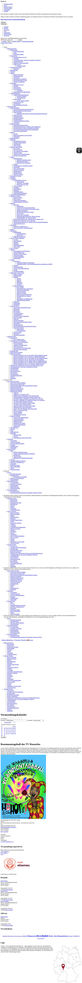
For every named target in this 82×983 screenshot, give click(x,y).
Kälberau (19, 281)
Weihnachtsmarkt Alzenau (16, 388)
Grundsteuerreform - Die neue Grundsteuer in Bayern (27, 60)
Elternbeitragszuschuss (22, 161)
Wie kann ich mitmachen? (20, 155)
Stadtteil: (30, 720)
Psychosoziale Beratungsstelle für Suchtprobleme (25, 129)
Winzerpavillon (17, 435)
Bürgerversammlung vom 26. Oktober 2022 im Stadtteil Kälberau (30, 361)
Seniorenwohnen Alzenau (20, 254)
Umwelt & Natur (14, 306)
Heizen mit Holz (17, 317)
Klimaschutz (16, 309)
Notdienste (16, 190)
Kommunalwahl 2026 (15, 67)
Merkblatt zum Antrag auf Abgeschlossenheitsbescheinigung (32, 113)
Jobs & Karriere (17, 89)
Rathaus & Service (11, 48)
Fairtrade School (17, 152)
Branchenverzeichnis (15, 474)
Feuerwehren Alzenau (15, 176)
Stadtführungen (14, 446)
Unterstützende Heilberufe (20, 193)
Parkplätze (16, 244)
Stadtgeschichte (17, 275)
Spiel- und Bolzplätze (18, 168)
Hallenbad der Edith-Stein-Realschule (23, 458)
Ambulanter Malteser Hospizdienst (25, 262)
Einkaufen (12, 139)
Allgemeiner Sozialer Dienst (20, 125)
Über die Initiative (18, 343)
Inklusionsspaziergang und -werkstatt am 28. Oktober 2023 (28, 219)
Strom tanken (16, 246)
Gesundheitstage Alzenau (19, 180)
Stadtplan (15, 242)
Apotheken (16, 187)
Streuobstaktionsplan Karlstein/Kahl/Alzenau (24, 326)
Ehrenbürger (16, 304)
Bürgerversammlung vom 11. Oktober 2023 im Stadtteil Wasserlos (30, 362)
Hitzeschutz (16, 310)
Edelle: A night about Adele (20, 410)
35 (1, 733)
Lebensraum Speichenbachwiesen (22, 307)
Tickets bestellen (17, 413)
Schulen (15, 134)
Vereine (12, 468)
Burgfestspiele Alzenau (16, 391)
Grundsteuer (16, 122)
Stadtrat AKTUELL (18, 74)
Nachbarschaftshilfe (18, 271)
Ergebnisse (16, 69)
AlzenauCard (13, 338)
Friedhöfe (12, 177)
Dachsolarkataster (17, 116)
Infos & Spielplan (17, 411)
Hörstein (19, 280)
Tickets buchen (17, 456)
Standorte (15, 86)
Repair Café (20, 235)
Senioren (12, 249)
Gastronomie (13, 440)
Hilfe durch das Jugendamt (23, 163)
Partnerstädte (16, 303)
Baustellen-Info (14, 351)
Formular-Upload (21, 66)
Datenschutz (7, 32)
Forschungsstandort (12, 490)
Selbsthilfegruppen (18, 192)
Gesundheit (13, 178)
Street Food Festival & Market (18, 382)
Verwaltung (13, 83)
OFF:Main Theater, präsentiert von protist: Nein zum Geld (28, 398)
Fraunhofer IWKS (14, 491)
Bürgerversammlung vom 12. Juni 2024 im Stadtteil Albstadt (28, 364)
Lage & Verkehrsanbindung (17, 238)
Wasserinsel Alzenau (18, 170)
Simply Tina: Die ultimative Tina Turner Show (25, 409)
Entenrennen (16, 426)
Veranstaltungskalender (27, 41)
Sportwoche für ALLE (19, 223)
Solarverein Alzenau (18, 327)
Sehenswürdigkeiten (18, 286)
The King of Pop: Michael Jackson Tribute (24, 403)
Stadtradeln (13, 378)
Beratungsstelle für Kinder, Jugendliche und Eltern (26, 128)
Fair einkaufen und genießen (20, 151)
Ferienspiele (16, 167)
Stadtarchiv (16, 301)
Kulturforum (16, 137)
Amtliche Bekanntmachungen (21, 95)
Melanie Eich (4, 891)
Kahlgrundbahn (17, 241)
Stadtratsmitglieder (18, 76)
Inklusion (12, 203)
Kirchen (12, 229)
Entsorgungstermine (18, 320)
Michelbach (20, 283)
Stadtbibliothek (17, 232)
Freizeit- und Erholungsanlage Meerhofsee (24, 453)
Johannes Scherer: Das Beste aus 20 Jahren (24, 406)
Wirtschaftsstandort (15, 488)
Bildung (12, 132)
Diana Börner (4, 881)
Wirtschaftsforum (14, 487)
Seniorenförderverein (18, 252)
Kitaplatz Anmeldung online (24, 160)
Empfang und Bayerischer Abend (25, 212)
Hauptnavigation (8, 7)
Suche (5, 5)
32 (1, 728)
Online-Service (17, 64)
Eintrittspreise (16, 455)
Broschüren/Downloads (16, 352)
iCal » (2, 854)
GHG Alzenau (17, 145)
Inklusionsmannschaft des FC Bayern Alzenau (28, 216)
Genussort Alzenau (15, 442)
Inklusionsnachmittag (22, 210)
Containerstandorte (18, 313)
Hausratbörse (16, 323)
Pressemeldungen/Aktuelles (20, 105)
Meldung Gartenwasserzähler (20, 63)
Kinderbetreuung (17, 158)
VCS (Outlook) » (5, 851)
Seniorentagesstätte (18, 255)
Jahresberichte (17, 103)
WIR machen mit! (18, 346)
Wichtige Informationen (19, 424)
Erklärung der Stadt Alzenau (20, 342)
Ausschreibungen (21, 97)
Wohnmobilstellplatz (18, 245)
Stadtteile (15, 277)
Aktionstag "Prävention (23, 183)
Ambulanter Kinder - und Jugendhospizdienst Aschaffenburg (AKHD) (34, 264)
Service (9, 472)
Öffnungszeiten (31, 936)
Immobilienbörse (17, 119)
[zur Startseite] (6, 43)
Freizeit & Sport (11, 449)
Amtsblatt (5, 936)
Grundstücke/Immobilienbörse (18, 194)
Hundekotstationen (18, 325)
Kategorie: (3, 720)
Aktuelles (24, 936)
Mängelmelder (14, 70)
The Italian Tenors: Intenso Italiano (22, 404)
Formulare (16, 58)
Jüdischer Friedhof (21, 293)
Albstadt (19, 278)
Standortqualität (14, 485)
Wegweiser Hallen (15, 469)
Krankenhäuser (17, 189)
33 (1, 730)
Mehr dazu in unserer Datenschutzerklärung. (13, 19)
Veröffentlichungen (15, 93)
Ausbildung (20, 90)
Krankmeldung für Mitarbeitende (21, 92)
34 (1, 731)
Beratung (15, 265)
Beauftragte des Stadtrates (20, 79)
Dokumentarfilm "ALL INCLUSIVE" (26, 218)
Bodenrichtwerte (17, 115)
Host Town (16, 205)
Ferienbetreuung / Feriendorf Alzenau (22, 165)
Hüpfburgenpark (17, 422)
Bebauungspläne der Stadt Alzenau (22, 110)
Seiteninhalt (7, 10)
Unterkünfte (13, 448)
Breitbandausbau (14, 138)
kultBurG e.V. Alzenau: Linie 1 (21, 394)
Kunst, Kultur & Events (13, 381)
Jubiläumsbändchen (18, 420)
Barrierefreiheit (7, 34)
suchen (20, 40)
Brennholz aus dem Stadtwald (21, 316)
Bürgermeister (13, 50)
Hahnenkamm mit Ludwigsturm (25, 288)
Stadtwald (15, 319)
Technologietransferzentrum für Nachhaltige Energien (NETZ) (26, 492)
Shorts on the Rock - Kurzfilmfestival (22, 228)
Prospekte (12, 445)
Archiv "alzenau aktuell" (23, 100)
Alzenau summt (17, 332)
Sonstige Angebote (18, 174)
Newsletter (6, 29)
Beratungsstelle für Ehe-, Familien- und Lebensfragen (27, 126)
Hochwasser (16, 333)
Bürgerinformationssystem (20, 80)
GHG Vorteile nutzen (18, 339)
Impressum (6, 35)
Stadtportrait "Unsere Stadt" (17, 273)
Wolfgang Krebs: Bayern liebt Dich (22, 407)
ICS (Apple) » (4, 853)
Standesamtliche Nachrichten (20, 202)
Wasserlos (19, 284)
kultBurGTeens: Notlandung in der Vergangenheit (26, 395)
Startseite (6, 27)
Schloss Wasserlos (21, 291)
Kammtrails (13, 463)
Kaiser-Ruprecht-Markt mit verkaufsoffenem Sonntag (23, 385)
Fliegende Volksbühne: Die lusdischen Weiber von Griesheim (29, 400)
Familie (12, 157)
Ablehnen (3, 22)
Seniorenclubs (17, 258)
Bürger (9, 41)
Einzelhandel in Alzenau (19, 141)
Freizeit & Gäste (8, 380)
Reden (15, 53)
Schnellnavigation (8, 4)
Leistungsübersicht (18, 61)
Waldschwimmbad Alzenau (20, 452)
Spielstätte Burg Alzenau (19, 414)
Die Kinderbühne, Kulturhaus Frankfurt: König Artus (26, 397)
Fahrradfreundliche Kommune (18, 461)
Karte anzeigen (4, 831)
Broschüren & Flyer (18, 102)
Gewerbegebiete (14, 482)
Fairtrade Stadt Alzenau (16, 147)
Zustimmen (3, 24)
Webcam (12, 377)
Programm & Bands (18, 419)
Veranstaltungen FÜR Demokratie (22, 348)
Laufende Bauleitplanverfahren (21, 121)
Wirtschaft (6, 471)
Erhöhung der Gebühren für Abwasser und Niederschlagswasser (26, 365)
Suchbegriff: (4, 718)
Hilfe (5, 31)
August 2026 (7, 722)
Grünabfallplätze (17, 314)
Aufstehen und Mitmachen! (20, 345)
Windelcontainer (17, 171)
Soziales (12, 259)
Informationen (20, 329)
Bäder (11, 450)
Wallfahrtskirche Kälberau (23, 300)
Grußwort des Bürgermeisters (20, 417)
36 (1, 735)
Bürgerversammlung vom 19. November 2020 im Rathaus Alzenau (30, 355)
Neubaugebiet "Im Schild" (20, 477)
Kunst (11, 430)
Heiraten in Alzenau (15, 196)
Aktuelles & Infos (16, 41)
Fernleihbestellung (21, 233)
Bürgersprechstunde (18, 54)
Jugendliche (13, 225)
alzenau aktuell (17, 99)
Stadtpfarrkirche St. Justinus (24, 296)
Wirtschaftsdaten (14, 479)
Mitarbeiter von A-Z (18, 84)
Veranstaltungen (14, 427)
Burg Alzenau (16, 199)
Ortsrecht (12, 71)
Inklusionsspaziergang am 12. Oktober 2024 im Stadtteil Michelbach (30, 222)
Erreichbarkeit (17, 87)
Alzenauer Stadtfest (15, 416)
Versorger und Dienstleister (17, 478)
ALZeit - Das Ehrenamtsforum (21, 268)
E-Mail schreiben (8, 889)
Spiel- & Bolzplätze (15, 466)
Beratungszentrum (14, 124)
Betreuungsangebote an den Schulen (22, 135)
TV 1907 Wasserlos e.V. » (7, 841)
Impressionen (20, 206)
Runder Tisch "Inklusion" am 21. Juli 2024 (24, 220)
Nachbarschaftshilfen (18, 257)
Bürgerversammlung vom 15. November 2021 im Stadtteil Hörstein (30, 358)
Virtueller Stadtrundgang (19, 142)
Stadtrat (12, 73)
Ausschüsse (16, 77)
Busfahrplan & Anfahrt (19, 423)
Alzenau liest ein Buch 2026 (17, 384)
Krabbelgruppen (17, 173)
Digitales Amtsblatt (21, 96)
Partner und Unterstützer (23, 215)
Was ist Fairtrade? (17, 150)
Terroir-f (19, 297)
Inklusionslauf (20, 181)
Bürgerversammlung (15, 354)
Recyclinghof (16, 312)
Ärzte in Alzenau (17, 186)
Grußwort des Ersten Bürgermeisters (26, 207)
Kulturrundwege (14, 432)
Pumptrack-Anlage (15, 465)
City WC (12, 459)
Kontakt (6, 28)
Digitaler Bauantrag (18, 118)
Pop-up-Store (20, 213)
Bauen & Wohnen (14, 108)
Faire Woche (16, 148)
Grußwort (15, 393)
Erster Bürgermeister (18, 51)
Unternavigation (8, 8)
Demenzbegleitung (18, 267)
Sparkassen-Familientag (16, 390)
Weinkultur (13, 433)
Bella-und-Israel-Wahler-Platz (24, 294)
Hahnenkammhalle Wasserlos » (8, 827)
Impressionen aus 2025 (22, 184)
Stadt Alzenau (4, 916)
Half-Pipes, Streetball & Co (17, 462)
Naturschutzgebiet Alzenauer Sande (22, 322)
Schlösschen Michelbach (19, 200)
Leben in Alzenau (11, 106)
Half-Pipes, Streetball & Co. (20, 226)
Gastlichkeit (10, 439)
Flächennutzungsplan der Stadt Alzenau (23, 109)
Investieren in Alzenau (16, 484)
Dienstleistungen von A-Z (20, 57)
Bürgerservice (13, 56)
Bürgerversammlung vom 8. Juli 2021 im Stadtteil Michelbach (29, 356)
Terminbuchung (14, 374)
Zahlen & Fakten (17, 274)
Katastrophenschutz (15, 371)
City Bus (15, 239)
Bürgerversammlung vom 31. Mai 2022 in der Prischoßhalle (28, 359)
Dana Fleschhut (5, 901)
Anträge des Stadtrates (19, 82)
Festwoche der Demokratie (20, 349)
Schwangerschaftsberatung (20, 131)
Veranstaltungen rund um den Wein (22, 437)
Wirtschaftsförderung (12, 481)
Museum (12, 429)
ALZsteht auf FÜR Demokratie (18, 341)
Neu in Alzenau (14, 248)
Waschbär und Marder (19, 335)
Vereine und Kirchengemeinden (21, 154)
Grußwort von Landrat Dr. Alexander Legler (28, 209)
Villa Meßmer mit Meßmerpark (24, 299)
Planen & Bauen (17, 112)
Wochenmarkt (16, 144)
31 (1, 726)
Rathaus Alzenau (17, 197)
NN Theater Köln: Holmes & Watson (22, 401)
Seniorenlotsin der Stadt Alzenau (21, 251)
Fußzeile (6, 11)
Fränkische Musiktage (15, 387)
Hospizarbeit (16, 261)
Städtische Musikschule (19, 236)
